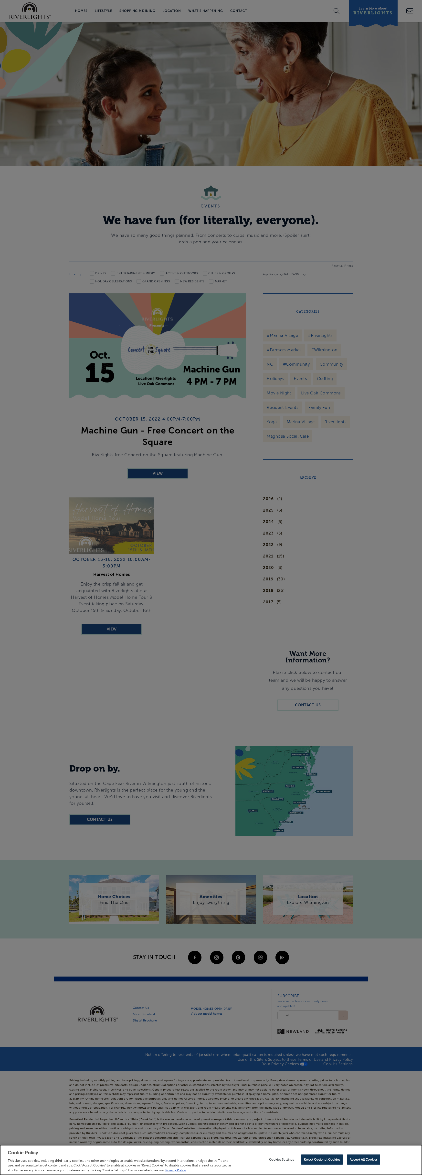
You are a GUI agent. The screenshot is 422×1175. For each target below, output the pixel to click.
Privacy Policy (175, 1170)
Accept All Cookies (364, 1159)
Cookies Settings (281, 1159)
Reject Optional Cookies (322, 1159)
